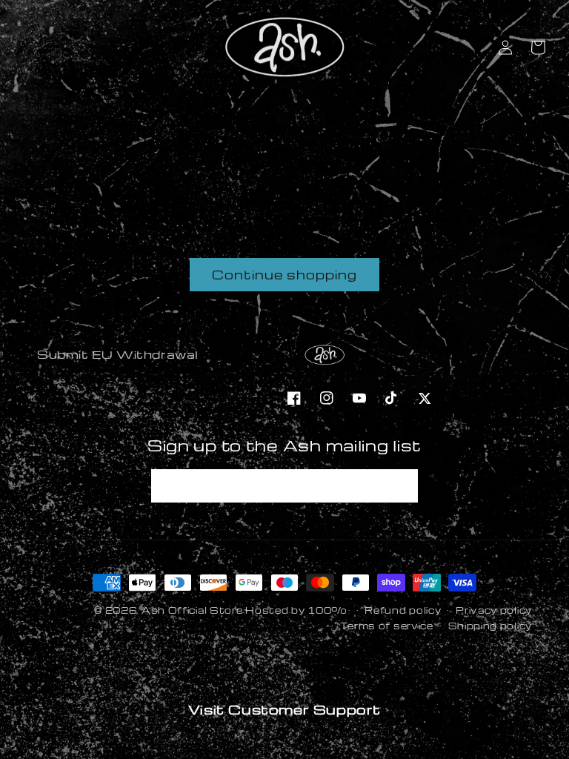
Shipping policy (490, 626)
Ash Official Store (192, 610)
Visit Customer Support (284, 708)
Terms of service (386, 626)
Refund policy (403, 610)
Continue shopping (284, 274)
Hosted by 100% (296, 610)
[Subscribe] (401, 486)
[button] (538, 47)
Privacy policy (494, 610)
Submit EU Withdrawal (118, 354)
